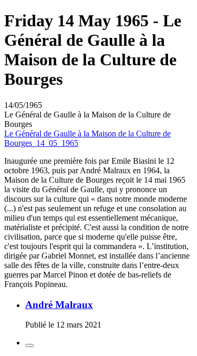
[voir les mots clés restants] (29, 345)
